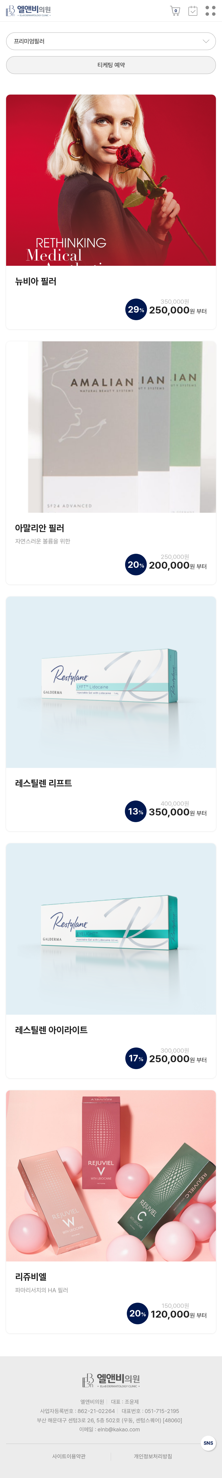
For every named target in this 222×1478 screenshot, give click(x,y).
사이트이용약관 (69, 1456)
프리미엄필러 (29, 41)
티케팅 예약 (111, 65)
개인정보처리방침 (153, 1456)
